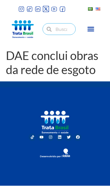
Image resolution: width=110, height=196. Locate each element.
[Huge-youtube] (54, 9)
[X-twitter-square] (46, 9)
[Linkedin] (59, 137)
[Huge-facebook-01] (62, 9)
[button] (90, 29)
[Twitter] (68, 137)
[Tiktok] (32, 137)
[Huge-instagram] (21, 9)
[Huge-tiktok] (29, 9)
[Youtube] (41, 137)
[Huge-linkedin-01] (38, 9)
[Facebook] (78, 137)
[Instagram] (50, 137)
